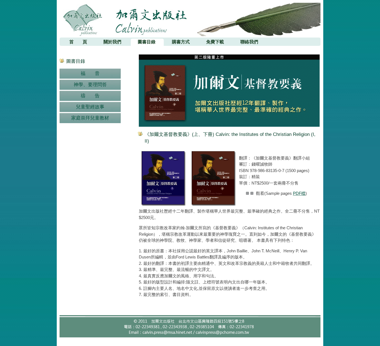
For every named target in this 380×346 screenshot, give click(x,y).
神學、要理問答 (90, 84)
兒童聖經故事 (90, 106)
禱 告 (90, 95)
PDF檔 (299, 193)
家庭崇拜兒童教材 (90, 118)
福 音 (90, 73)
